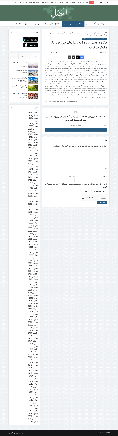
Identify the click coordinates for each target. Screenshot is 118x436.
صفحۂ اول (101, 33)
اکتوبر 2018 (32, 365)
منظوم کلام (18, 23)
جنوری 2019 (32, 357)
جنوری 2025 (32, 164)
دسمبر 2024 (32, 167)
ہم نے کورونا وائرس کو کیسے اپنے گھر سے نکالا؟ (19, 87)
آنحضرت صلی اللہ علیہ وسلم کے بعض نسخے (20, 95)
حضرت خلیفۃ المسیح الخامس (73, 23)
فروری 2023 (32, 226)
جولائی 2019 (32, 341)
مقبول (35, 56)
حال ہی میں (25, 56)
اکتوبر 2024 (32, 172)
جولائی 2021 (32, 277)
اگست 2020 (32, 306)
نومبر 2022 (33, 234)
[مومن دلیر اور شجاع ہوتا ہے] (33, 73)
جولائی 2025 (32, 148)
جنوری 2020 (32, 325)
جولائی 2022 (32, 244)
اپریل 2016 (33, 411)
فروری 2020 (32, 322)
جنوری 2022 (32, 261)
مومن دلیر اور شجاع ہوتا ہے (21, 70)
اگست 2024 (32, 177)
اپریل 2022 (33, 253)
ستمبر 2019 (32, 336)
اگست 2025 (32, 145)
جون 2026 (33, 118)
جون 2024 (33, 183)
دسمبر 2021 (32, 263)
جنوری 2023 (32, 228)
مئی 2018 (33, 379)
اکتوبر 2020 (32, 301)
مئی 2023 (33, 218)
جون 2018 (33, 376)
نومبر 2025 (33, 137)
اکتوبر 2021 (32, 269)
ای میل (104, 176)
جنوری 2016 (32, 419)
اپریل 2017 (33, 398)
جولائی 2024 (32, 180)
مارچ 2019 (33, 352)
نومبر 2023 (33, 202)
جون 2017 (33, 392)
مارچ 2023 (33, 223)
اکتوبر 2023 (32, 204)
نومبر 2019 (33, 330)
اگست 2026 (32, 113)
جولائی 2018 (32, 373)
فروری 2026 (32, 129)
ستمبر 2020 (32, 304)
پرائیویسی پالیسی (14, 432)
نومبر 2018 (33, 363)
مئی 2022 (33, 250)
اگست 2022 (32, 242)
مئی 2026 (33, 121)
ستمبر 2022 (32, 239)
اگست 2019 (32, 338)
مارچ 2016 (33, 414)
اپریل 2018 (33, 381)
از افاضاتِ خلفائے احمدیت (53, 23)
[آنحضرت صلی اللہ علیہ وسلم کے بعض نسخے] (33, 96)
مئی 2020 (33, 314)
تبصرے (13, 56)
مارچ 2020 (33, 320)
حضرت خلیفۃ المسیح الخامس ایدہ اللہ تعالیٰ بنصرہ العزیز (79, 33)
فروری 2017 (32, 403)
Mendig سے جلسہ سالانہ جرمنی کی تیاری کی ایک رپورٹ (19, 79)
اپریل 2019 (33, 349)
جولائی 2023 (32, 212)
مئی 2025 (33, 153)
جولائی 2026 (32, 116)
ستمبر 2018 (32, 368)
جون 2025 (33, 151)
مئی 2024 (33, 185)
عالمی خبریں (37, 23)
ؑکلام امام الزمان (90, 23)
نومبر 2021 (33, 266)
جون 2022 (33, 247)
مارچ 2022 (33, 255)
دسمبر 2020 (32, 295)
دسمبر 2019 (32, 328)
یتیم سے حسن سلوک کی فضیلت (78, 2)
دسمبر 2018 (32, 360)
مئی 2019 (33, 347)
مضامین (27, 23)
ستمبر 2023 (32, 207)
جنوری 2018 (32, 389)
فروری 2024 (32, 193)
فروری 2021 (32, 290)
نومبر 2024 (33, 169)
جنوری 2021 (32, 293)
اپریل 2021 (33, 285)
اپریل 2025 (33, 156)
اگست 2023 (32, 210)
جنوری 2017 (32, 406)
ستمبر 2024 (32, 175)
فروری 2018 (32, 387)
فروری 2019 (32, 355)
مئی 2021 (33, 282)
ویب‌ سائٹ (71, 176)
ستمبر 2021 (32, 271)
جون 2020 (33, 312)
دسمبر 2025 (32, 134)
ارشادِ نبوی (101, 23)
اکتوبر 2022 (32, 236)
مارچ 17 (34, 422)
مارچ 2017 (33, 400)
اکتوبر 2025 (32, 140)
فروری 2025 (32, 161)
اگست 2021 (32, 274)
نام (105, 168)
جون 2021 (33, 279)
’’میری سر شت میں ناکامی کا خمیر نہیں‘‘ (19, 64)
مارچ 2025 (33, 159)
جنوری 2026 (32, 132)
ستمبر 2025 (32, 142)
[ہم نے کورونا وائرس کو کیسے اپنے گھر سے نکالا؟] (33, 88)
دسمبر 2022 (32, 231)
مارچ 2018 (33, 384)
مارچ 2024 (33, 191)
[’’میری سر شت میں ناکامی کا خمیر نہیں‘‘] (33, 65)
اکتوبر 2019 (32, 333)
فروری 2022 (32, 258)
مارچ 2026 (33, 126)
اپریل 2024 (33, 188)
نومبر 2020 (33, 298)
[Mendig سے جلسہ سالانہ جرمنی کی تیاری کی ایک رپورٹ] (33, 80)
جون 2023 (33, 215)
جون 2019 (33, 344)
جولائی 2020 (32, 309)
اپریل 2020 (33, 317)
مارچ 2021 (33, 287)
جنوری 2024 (32, 196)
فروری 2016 (32, 416)
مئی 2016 (33, 408)
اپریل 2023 (33, 220)
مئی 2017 (33, 395)
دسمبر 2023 (32, 199)
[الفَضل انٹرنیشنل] (59, 12)
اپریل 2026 (33, 124)
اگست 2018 (32, 371)
